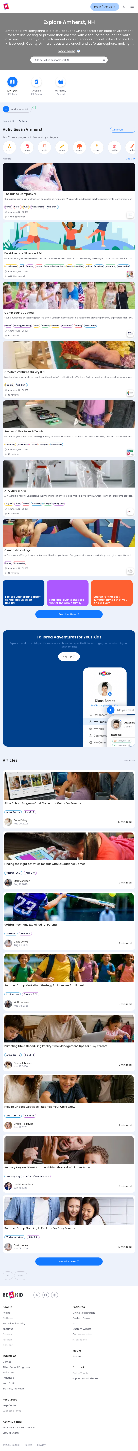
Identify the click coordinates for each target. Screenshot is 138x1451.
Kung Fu (47, 503)
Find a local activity (14, 1323)
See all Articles (67, 1261)
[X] (36, 1295)
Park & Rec (9, 1372)
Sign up (67, 656)
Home (6, 121)
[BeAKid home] (6, 6)
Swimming (10, 444)
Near (20, 1275)
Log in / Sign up (103, 6)
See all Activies (67, 614)
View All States (11, 1433)
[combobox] (68, 60)
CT (16, 1427)
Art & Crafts (52, 207)
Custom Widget (82, 1329)
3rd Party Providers (13, 1388)
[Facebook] (45, 1295)
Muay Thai (59, 503)
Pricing (6, 1312)
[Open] (132, 130)
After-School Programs (16, 1367)
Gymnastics (19, 563)
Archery (45, 325)
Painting (9, 385)
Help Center (10, 1405)
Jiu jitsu (8, 503)
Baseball (55, 325)
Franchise (8, 1378)
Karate (26, 503)
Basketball (67, 325)
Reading (99, 266)
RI (34, 1427)
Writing (89, 266)
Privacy (41, 1445)
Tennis (33, 444)
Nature (17, 207)
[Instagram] (54, 1295)
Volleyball (44, 444)
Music (26, 207)
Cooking (79, 266)
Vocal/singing (37, 207)
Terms (28, 1445)
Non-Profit (9, 1383)
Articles (77, 1356)
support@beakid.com (85, 1378)
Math (22, 266)
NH (13, 121)
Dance (8, 207)
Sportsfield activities (54, 266)
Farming (78, 325)
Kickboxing (37, 503)
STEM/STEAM (11, 266)
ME (22, 1427)
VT (28, 1427)
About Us (8, 1329)
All (8, 1275)
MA (4, 1427)
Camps (7, 1361)
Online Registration (84, 1312)
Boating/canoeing (22, 325)
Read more (66, 51)
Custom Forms (81, 1318)
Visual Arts (110, 266)
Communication (82, 1334)
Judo (17, 503)
